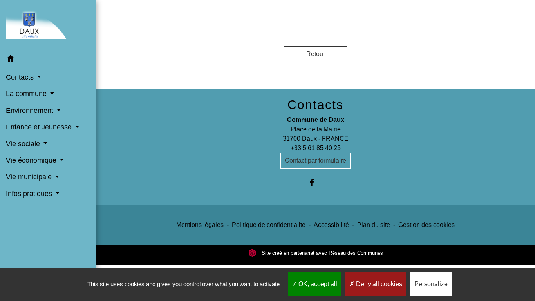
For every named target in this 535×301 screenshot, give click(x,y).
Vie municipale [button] (30, 177)
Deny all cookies (378, 284)
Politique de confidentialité (268, 224)
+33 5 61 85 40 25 (316, 148)
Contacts (315, 105)
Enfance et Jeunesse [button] (40, 127)
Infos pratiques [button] (30, 194)
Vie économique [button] (32, 160)
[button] (48, 60)
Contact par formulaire (315, 160)
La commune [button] (27, 94)
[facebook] (315, 182)
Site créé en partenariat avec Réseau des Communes (321, 253)
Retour (315, 54)
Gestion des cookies (426, 224)
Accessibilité (331, 224)
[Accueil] (48, 25)
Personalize (431, 284)
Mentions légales (200, 224)
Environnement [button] (30, 110)
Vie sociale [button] (24, 144)
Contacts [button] (21, 77)
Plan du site (373, 224)
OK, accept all (317, 284)
